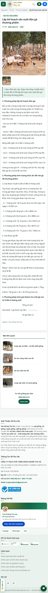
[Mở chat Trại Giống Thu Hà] (44, 588)
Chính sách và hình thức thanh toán (14, 560)
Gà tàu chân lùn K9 (21, 371)
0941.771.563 (27, 478)
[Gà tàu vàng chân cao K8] (8, 358)
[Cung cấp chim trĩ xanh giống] (8, 383)
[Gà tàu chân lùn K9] (8, 371)
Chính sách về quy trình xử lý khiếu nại (15, 570)
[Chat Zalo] (44, 4)
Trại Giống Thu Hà (15, 322)
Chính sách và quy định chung (12, 563)
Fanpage (5, 531)
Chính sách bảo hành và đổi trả (12, 556)
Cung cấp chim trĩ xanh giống (25, 383)
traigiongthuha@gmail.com (16, 482)
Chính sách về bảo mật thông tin (13, 567)
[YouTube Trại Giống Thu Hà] (14, 583)
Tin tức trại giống (10, 16)
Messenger (16, 531)
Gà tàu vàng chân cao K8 (23, 358)
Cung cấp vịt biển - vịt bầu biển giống (28, 346)
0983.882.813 (13, 27)
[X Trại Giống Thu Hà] (8, 583)
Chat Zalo (24, 401)
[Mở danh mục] (3, 4)
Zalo (21, 27)
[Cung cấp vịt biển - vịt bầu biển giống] (8, 346)
